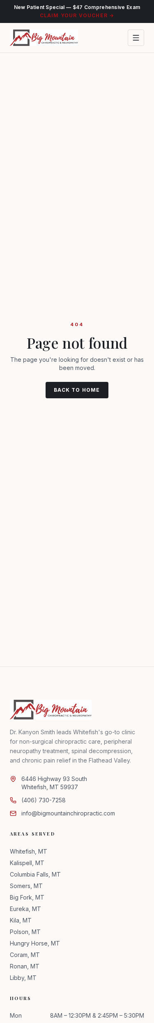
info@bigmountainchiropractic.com (68, 813)
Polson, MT (25, 931)
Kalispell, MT (27, 862)
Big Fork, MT (27, 897)
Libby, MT (23, 977)
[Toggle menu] (136, 38)
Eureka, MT (25, 908)
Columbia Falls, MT (35, 874)
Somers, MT (26, 885)
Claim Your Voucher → (77, 15)
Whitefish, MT (28, 851)
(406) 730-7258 (43, 800)
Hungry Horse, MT (35, 943)
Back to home (77, 390)
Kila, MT (21, 920)
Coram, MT (25, 954)
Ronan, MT (24, 966)
